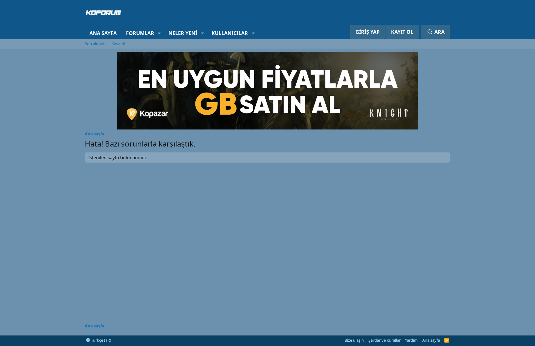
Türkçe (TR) (100, 340)
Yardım (411, 340)
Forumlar (140, 33)
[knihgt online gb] (267, 128)
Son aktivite (96, 43)
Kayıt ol (118, 43)
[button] (159, 33)
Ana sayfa (103, 33)
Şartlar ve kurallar (384, 340)
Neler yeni (182, 33)
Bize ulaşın (354, 340)
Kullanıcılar (229, 33)
